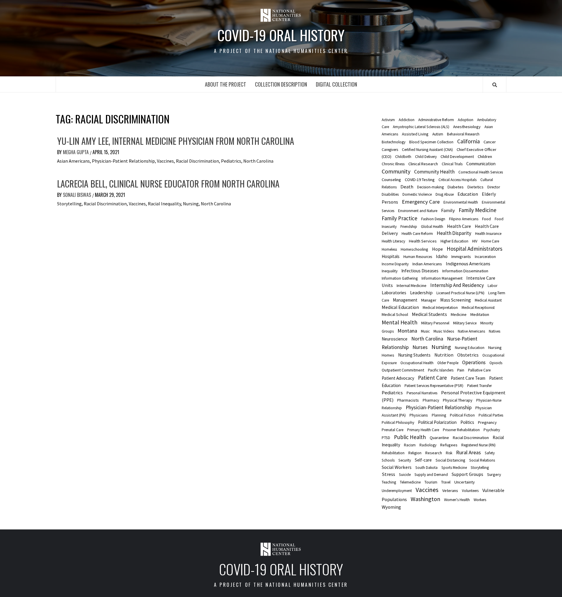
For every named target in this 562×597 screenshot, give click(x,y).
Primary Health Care (423, 429)
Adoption (465, 119)
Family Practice (399, 218)
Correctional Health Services (480, 172)
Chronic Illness (393, 163)
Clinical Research (423, 163)
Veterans (450, 490)
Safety (490, 452)
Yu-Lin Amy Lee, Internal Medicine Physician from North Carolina (175, 140)
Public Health (410, 437)
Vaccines (427, 490)
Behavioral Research (463, 134)
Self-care (423, 460)
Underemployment (397, 490)
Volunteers (470, 490)
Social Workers (397, 467)
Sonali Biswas (77, 194)
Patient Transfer (479, 385)
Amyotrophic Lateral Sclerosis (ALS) (421, 126)
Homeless (389, 249)
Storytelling (480, 467)
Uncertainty (464, 482)
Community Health (434, 171)
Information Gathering (400, 278)
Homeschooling (414, 249)
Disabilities (390, 194)
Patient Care (432, 377)
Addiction (406, 119)
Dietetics (475, 187)
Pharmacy (431, 400)
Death (406, 186)
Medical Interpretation (440, 307)
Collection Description (281, 84)
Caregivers (390, 149)
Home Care (490, 241)
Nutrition (443, 355)
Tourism (430, 482)
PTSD (386, 437)
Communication (481, 163)
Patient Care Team (468, 378)
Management (405, 300)
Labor (492, 285)
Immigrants (461, 256)
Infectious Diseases (419, 270)
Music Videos (444, 331)
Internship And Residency (457, 285)
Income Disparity (395, 263)
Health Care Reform (417, 233)
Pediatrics (392, 392)
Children (485, 156)
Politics (467, 422)
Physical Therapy (457, 400)
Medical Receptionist (478, 307)
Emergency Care (421, 201)
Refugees (449, 445)
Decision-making (430, 187)
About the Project (225, 84)
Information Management (442, 278)
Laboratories (394, 292)
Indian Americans (427, 263)
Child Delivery (426, 156)
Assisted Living (415, 134)
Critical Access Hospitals (457, 179)
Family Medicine (477, 210)
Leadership (421, 292)
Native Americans (471, 331)
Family (448, 210)
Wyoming (391, 507)
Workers (480, 499)
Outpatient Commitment (403, 370)
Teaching (389, 482)
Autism (437, 134)
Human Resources (417, 256)
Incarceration (485, 256)
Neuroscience (394, 339)
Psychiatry (492, 429)
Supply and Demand (431, 474)
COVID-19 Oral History (281, 35)
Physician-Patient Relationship (439, 407)
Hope (437, 249)
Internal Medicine (411, 285)
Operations (474, 362)
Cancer (490, 141)
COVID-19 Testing (420, 179)
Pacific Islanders (440, 370)
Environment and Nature (417, 210)
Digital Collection (336, 84)
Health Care (459, 226)
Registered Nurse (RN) (478, 445)
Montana (407, 330)
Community (396, 171)
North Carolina (427, 339)
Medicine (459, 314)
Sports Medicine (454, 467)
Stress (388, 474)
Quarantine (439, 437)
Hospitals (391, 256)
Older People (447, 362)
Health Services (423, 241)
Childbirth (403, 156)
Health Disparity (454, 233)
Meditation (479, 314)
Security (404, 460)
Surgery (494, 474)
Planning (439, 415)
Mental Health (399, 322)
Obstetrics (468, 355)
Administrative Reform (436, 119)
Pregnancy (487, 422)
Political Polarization (437, 422)
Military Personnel (435, 323)
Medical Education (400, 307)
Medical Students (429, 314)
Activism (388, 119)
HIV (474, 241)
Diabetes (456, 187)
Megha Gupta (76, 152)
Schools (388, 460)
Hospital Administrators (474, 248)
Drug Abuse (445, 194)
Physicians (418, 415)
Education (468, 194)
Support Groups (467, 474)
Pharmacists (408, 400)
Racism (410, 445)
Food (486, 218)
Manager (428, 300)
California (468, 141)
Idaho (442, 256)
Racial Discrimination (471, 437)
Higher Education (454, 241)
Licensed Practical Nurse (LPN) (460, 292)
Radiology (427, 445)
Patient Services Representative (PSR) (434, 385)
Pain (460, 370)
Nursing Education (469, 347)
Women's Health (457, 499)
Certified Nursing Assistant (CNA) (427, 149)
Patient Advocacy (398, 378)
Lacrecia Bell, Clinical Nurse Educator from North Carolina (168, 183)
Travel (445, 482)
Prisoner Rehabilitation (461, 429)
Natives (494, 331)
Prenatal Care (392, 429)
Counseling (391, 179)
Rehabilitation (393, 452)
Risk (449, 452)
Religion (415, 452)
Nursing (441, 347)
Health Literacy (393, 241)
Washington (425, 499)
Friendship (408, 226)
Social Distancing (450, 460)
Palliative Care (479, 370)
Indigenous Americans (468, 263)
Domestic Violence (417, 194)
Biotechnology (393, 142)
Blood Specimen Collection (431, 142)
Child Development (457, 156)
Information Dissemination (465, 270)
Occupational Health (417, 362)
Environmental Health (460, 202)
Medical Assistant (488, 300)
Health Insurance (488, 233)
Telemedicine (410, 482)
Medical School (395, 314)
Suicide (405, 474)
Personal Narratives (422, 392)
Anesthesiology (467, 126)
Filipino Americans (463, 218)
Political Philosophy (398, 422)
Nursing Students (414, 355)
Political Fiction (462, 415)
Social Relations (482, 460)
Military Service (465, 323)
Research (433, 452)
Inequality (389, 271)
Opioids (495, 362)
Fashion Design (433, 218)
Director (493, 187)
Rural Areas (468, 452)
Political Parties (491, 415)
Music (425, 331)
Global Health (432, 226)
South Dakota (426, 467)
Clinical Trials (452, 163)
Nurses (420, 347)
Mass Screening (455, 300)
